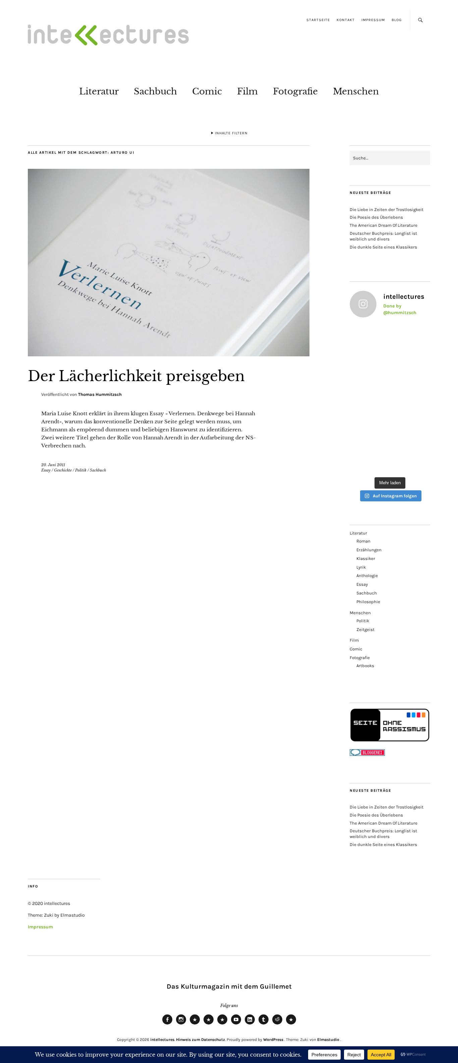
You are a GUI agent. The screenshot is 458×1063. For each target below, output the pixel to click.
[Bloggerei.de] (367, 754)
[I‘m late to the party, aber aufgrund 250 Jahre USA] (411, 361)
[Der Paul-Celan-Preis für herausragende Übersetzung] (411, 411)
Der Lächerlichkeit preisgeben (136, 376)
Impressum (373, 20)
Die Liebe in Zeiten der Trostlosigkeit (386, 209)
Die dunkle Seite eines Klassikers (383, 247)
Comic (207, 91)
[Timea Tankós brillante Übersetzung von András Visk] (369, 361)
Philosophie (368, 601)
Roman (363, 541)
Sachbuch (155, 91)
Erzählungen (369, 549)
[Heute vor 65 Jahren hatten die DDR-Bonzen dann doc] (369, 386)
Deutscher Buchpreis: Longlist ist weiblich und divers (383, 236)
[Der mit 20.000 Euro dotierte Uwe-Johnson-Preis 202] (369, 461)
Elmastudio (328, 1039)
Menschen (356, 91)
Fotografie (295, 91)
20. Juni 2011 (53, 465)
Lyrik (361, 567)
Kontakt (346, 20)
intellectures (162, 1039)
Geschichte (63, 470)
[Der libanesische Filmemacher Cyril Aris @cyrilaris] (369, 336)
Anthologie (367, 575)
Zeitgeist (365, 629)
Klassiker (365, 558)
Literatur (99, 91)
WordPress (273, 1039)
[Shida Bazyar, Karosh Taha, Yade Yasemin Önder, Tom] (411, 386)
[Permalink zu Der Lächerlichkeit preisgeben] (168, 354)
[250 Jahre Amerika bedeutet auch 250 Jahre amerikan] (411, 336)
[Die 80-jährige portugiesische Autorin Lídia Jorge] (411, 435)
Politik (81, 470)
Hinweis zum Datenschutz (200, 1039)
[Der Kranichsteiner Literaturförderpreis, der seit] (411, 461)
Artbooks (365, 665)
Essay (46, 470)
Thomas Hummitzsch (100, 394)
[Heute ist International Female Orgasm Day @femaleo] (369, 411)
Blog (397, 20)
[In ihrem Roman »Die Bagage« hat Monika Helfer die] (369, 435)
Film (247, 91)
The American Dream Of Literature (383, 225)
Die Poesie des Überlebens (376, 217)
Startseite (318, 20)
